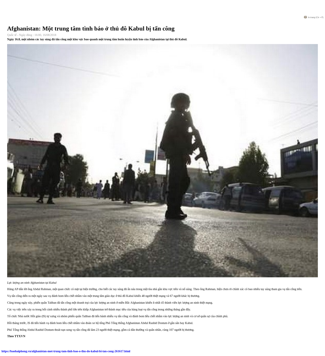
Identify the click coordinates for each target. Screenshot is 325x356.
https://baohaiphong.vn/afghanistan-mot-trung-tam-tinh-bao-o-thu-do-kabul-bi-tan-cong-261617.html (66, 351)
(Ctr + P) (315, 17)
